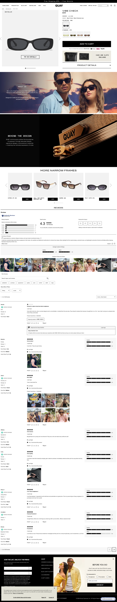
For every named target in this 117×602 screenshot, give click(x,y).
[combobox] (102, 5)
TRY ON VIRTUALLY (30, 57)
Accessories (45, 574)
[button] (54, 203)
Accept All (51, 597)
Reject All (44, 597)
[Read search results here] (107, 6)
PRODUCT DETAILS (86, 65)
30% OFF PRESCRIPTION (58, 1)
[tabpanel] (30, 38)
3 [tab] (27, 68)
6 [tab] (31, 68)
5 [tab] (30, 68)
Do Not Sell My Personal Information (22, 597)
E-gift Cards (45, 578)
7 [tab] (32, 68)
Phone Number (8, 570)
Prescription (45, 568)
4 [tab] (29, 68)
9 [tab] (35, 68)
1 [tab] (25, 68)
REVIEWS (58, 208)
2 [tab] (26, 68)
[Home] (59, 6)
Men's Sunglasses (47, 565)
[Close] (54, 588)
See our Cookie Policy (18, 593)
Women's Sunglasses (48, 562)
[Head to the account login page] (111, 6)
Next (59, 38)
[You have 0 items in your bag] (115, 6)
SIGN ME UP (100, 585)
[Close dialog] (113, 559)
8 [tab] (33, 68)
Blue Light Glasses (47, 571)
